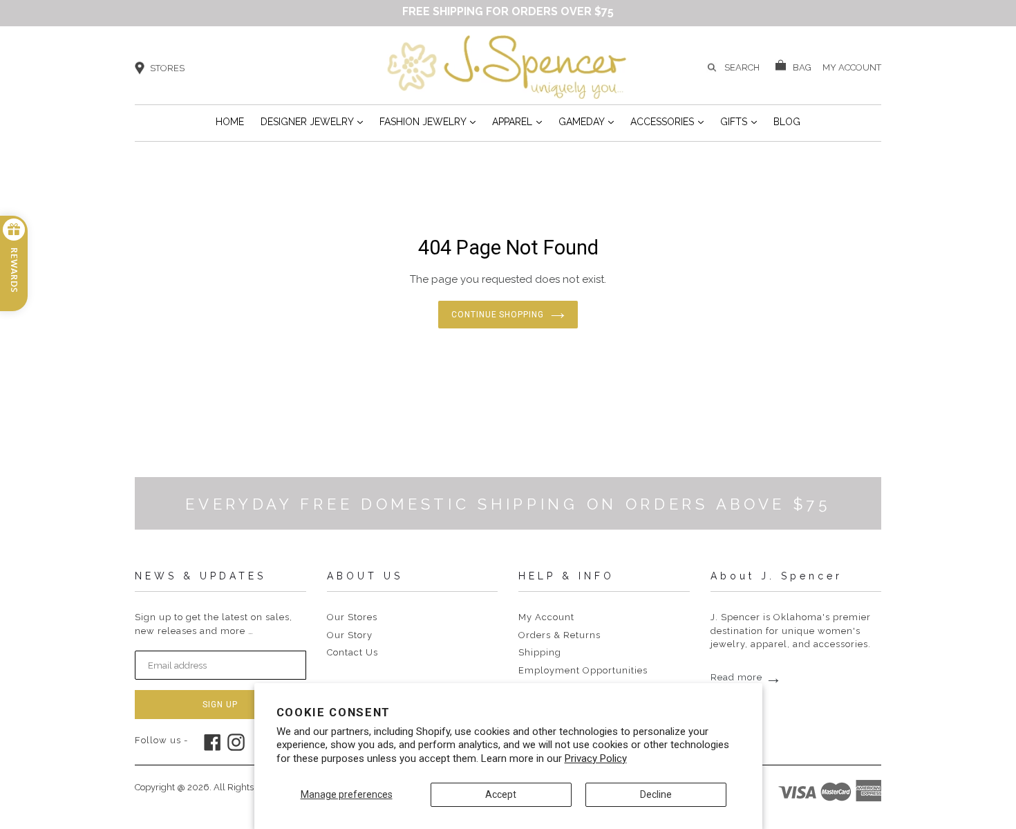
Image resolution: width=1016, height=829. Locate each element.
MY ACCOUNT (851, 66)
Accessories (667, 121)
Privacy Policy (596, 758)
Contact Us (352, 652)
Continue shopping (497, 314)
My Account (546, 617)
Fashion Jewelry (427, 121)
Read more (746, 677)
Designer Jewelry (312, 121)
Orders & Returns (559, 635)
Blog (786, 121)
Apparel (517, 121)
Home (230, 121)
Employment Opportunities (583, 670)
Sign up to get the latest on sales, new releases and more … (213, 624)
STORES (167, 68)
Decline (656, 794)
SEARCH (742, 67)
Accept (500, 794)
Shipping (539, 652)
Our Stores (352, 617)
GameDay (586, 121)
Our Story (350, 635)
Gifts (738, 121)
